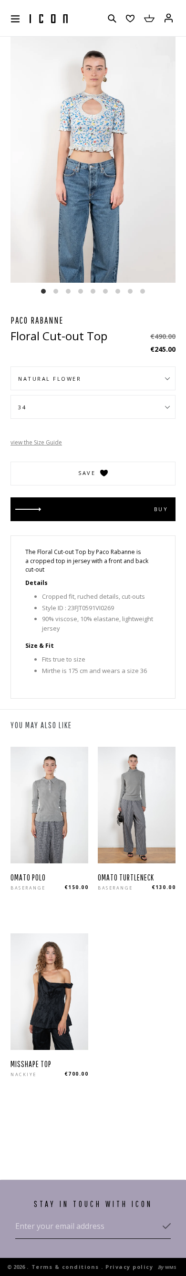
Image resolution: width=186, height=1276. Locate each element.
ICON (49, 19)
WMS (170, 1267)
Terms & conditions (65, 1266)
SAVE (86, 472)
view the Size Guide (36, 442)
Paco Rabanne (36, 320)
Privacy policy (129, 1266)
